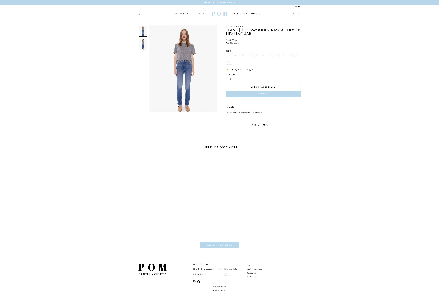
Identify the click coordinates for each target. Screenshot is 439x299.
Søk (248, 265)
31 (283, 55)
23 (229, 55)
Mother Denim (235, 27)
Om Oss (255, 14)
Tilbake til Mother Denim (221, 245)
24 (236, 55)
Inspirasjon (240, 14)
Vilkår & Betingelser (255, 269)
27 (256, 55)
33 (296, 55)
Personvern (251, 273)
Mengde (231, 75)
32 (289, 55)
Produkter (182, 14)
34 (229, 62)
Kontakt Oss (252, 277)
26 (249, 55)
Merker (200, 14)
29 (269, 55)
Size (228, 51)
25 (243, 55)
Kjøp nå (263, 94)
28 (263, 55)
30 (276, 55)
